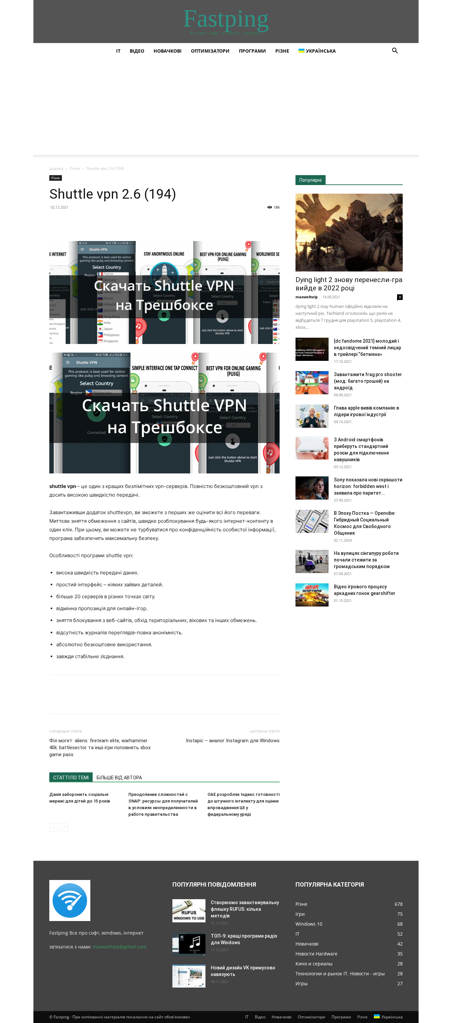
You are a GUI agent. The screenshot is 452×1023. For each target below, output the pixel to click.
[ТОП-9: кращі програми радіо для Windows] (188, 944)
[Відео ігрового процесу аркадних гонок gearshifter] (312, 595)
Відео (137, 51)
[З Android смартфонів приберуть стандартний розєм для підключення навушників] (312, 448)
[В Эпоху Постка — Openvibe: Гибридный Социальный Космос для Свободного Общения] (312, 521)
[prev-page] (53, 827)
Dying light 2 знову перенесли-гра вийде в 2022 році (348, 284)
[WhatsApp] (101, 222)
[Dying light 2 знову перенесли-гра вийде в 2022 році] (349, 232)
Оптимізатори (210, 51)
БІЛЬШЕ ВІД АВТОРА (119, 777)
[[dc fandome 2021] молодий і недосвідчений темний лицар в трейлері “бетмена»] (312, 349)
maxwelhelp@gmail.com (120, 947)
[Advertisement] (226, 108)
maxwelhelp (306, 296)
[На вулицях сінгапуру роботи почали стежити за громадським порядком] (312, 561)
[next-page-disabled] (64, 827)
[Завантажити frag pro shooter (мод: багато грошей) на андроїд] (312, 382)
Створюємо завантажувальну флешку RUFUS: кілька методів (245, 909)
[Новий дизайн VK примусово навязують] (188, 976)
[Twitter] (71, 222)
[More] (117, 222)
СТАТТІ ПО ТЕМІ (71, 777)
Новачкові (168, 51)
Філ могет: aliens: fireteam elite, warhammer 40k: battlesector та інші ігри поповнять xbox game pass (100, 747)
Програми (252, 51)
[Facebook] (56, 222)
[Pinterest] (86, 222)
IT (118, 51)
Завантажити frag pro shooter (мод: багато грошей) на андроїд (368, 381)
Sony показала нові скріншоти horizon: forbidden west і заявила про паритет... (368, 486)
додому (56, 168)
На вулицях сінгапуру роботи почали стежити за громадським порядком (366, 560)
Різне (282, 51)
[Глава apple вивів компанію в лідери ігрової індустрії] (312, 416)
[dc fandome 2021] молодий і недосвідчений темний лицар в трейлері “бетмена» (367, 347)
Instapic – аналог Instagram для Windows (233, 741)
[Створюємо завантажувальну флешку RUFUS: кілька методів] (188, 910)
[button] (395, 51)
